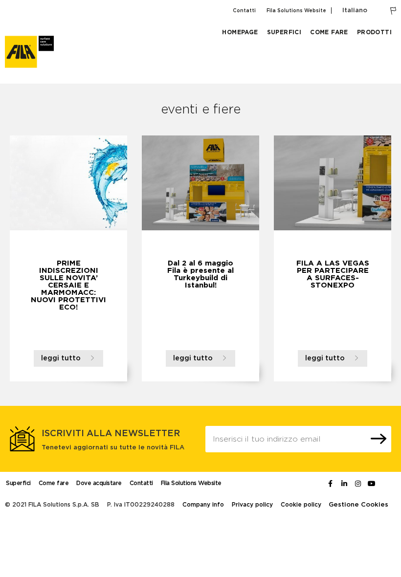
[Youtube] (372, 483)
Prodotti (374, 32)
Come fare (329, 32)
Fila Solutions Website (296, 10)
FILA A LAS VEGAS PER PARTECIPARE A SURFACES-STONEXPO (332, 274)
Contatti (244, 10)
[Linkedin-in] (344, 483)
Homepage (240, 32)
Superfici (284, 32)
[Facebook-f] (330, 483)
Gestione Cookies (358, 505)
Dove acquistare (99, 483)
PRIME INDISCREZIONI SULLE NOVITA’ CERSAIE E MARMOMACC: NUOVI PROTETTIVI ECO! (68, 285)
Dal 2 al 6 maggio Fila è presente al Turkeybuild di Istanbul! (200, 274)
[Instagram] (358, 483)
